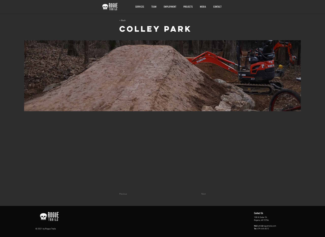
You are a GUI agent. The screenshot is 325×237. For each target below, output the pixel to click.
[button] (139, 7)
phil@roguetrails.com (267, 226)
